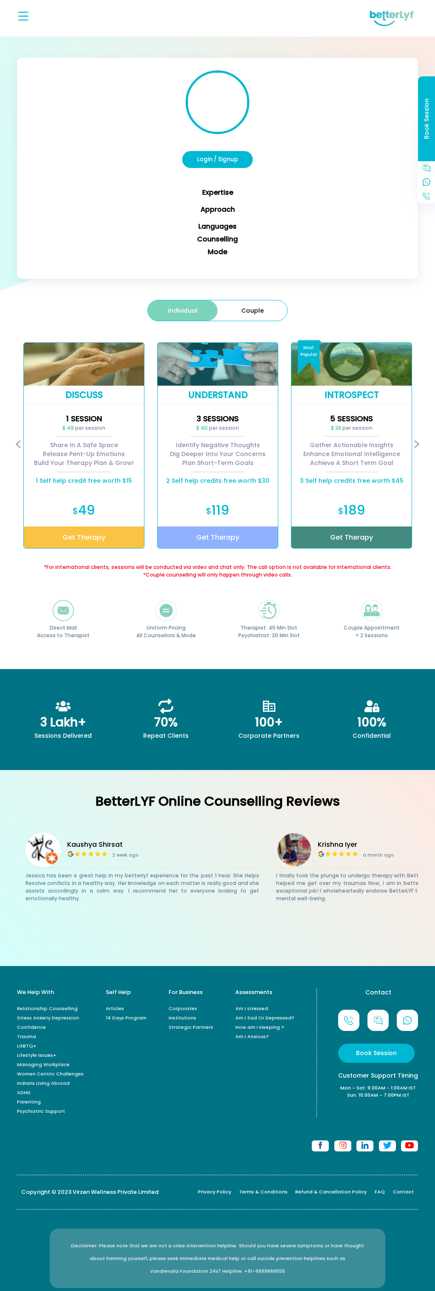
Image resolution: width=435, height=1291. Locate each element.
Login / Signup (217, 159)
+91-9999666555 (264, 1271)
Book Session (376, 1053)
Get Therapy (83, 537)
